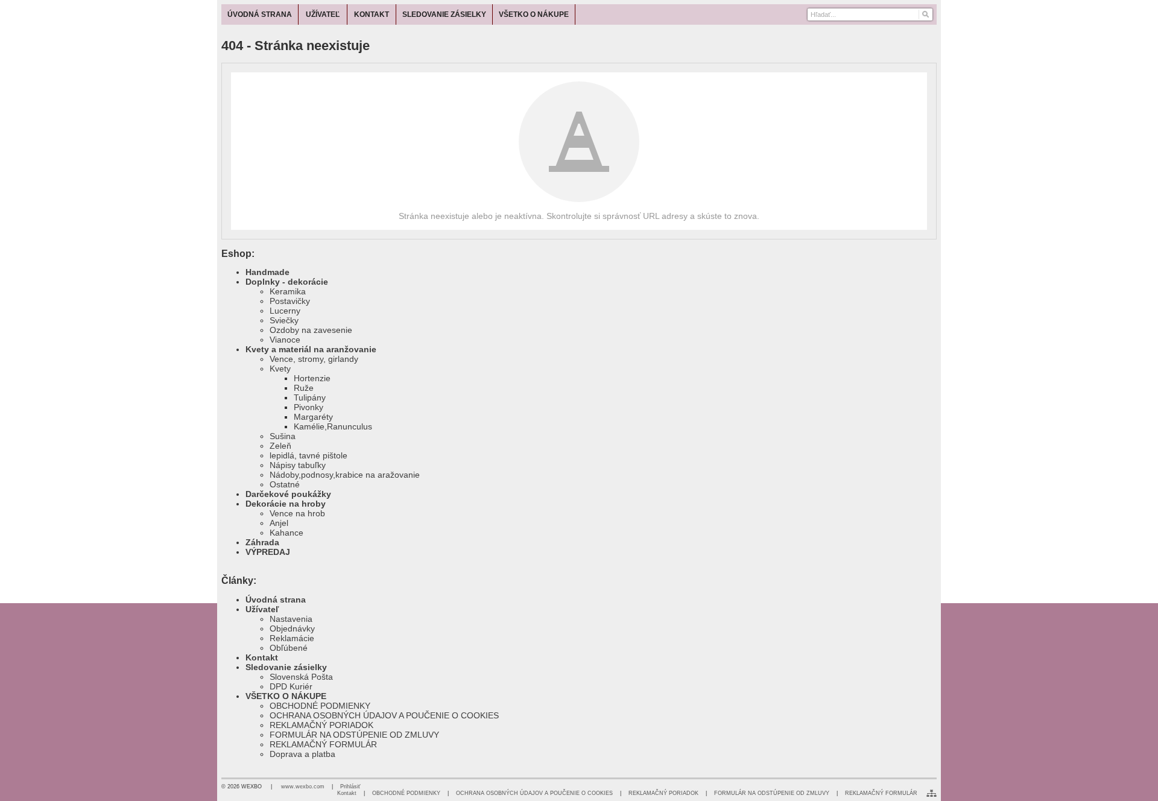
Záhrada (262, 542)
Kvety (280, 368)
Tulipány (310, 397)
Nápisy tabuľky (298, 465)
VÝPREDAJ (267, 552)
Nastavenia (291, 619)
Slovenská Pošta (301, 677)
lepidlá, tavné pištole (308, 455)
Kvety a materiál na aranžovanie (310, 349)
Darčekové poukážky (288, 494)
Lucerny (285, 310)
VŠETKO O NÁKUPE (285, 696)
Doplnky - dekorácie (286, 282)
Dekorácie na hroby (285, 503)
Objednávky (292, 628)
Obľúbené (289, 648)
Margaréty (313, 417)
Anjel (279, 523)
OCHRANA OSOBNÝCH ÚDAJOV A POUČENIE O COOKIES (384, 715)
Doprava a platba (302, 754)
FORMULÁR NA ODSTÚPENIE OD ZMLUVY (354, 734)
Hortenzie (312, 378)
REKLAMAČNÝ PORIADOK (321, 725)
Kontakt (261, 657)
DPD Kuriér (291, 686)
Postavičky (290, 301)
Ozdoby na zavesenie (311, 330)
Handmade (267, 272)
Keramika (288, 291)
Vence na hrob (297, 513)
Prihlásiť (350, 787)
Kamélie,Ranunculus (333, 426)
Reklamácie (292, 638)
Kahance (286, 532)
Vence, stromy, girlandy (314, 359)
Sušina (283, 436)
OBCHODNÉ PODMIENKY (320, 706)
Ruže (304, 388)
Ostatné (285, 484)
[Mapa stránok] (931, 793)
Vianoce (285, 339)
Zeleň (280, 446)
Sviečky (284, 320)
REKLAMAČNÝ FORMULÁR (323, 744)
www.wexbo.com (302, 787)
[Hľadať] (924, 14)
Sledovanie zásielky (286, 667)
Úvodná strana (275, 599)
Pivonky (308, 407)
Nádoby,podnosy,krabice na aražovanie (345, 475)
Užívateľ (262, 609)
